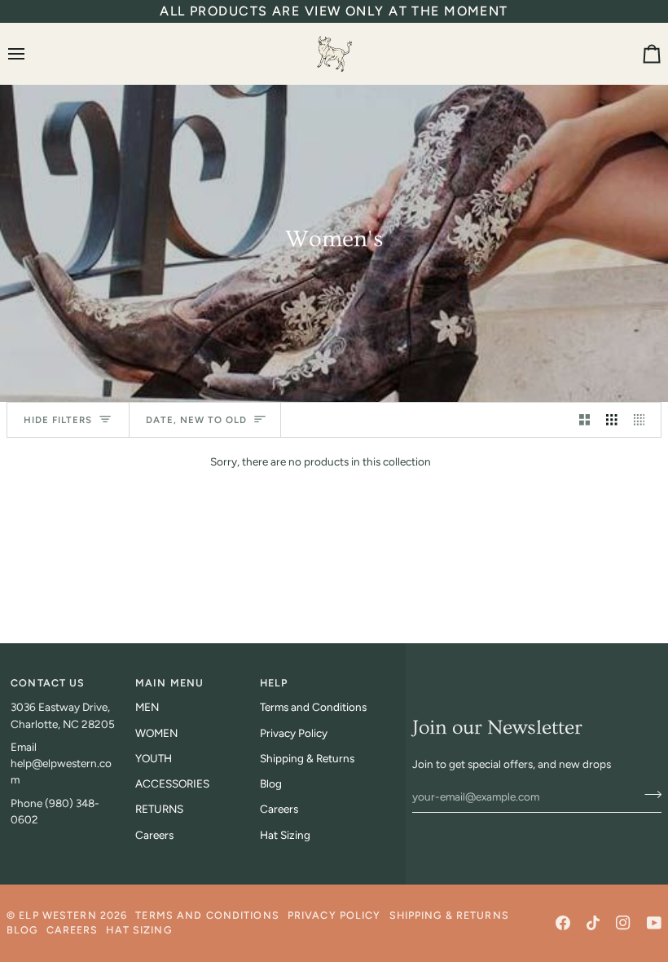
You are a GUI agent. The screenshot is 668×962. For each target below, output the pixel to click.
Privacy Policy (293, 732)
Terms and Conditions (313, 706)
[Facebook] (563, 923)
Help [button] (274, 683)
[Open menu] (31, 53)
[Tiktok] (593, 923)
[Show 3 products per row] (612, 420)
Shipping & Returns (307, 758)
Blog (271, 783)
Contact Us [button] (48, 683)
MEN (147, 706)
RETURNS (159, 808)
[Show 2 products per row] (585, 420)
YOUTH (153, 758)
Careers (154, 834)
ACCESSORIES (172, 783)
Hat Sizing (285, 834)
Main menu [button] (169, 683)
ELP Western (57, 915)
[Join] (648, 795)
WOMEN (156, 732)
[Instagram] (623, 923)
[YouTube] (654, 923)
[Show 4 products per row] (643, 420)
